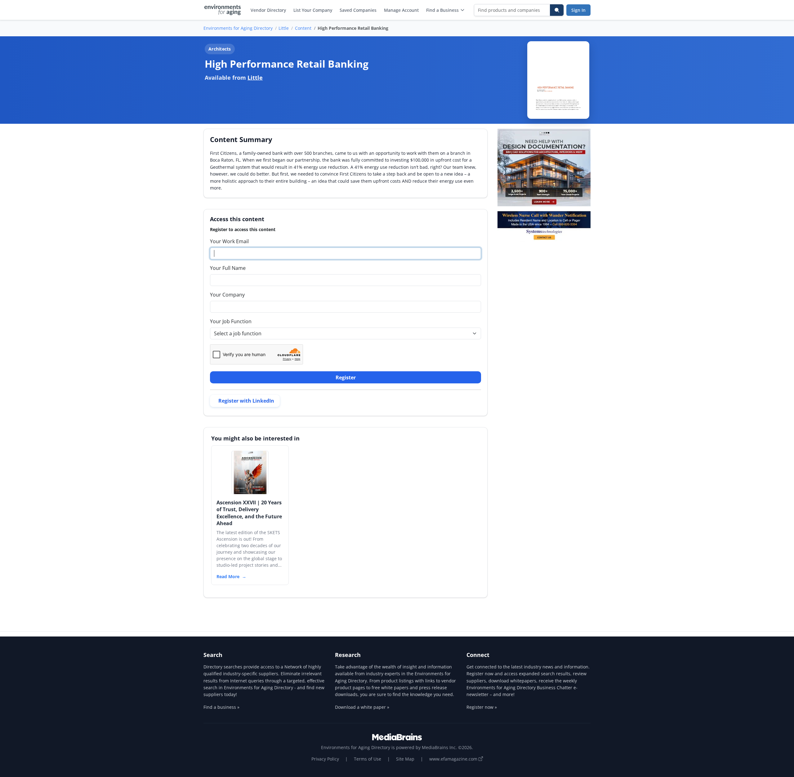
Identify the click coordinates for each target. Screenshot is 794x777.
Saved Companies (358, 10)
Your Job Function (231, 321)
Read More (227, 576)
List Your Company (312, 10)
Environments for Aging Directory (238, 28)
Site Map (405, 759)
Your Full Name (228, 268)
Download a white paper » (362, 707)
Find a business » (221, 707)
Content (303, 28)
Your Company (227, 294)
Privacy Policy (325, 759)
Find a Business (442, 10)
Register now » (481, 707)
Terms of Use (367, 759)
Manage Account (401, 10)
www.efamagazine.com (454, 759)
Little (284, 28)
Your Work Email (229, 241)
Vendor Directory (268, 10)
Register (346, 377)
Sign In (578, 10)
